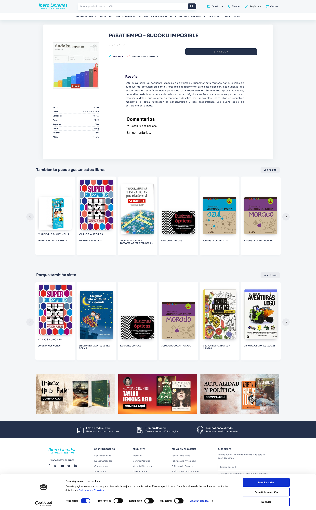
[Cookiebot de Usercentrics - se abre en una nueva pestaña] (43, 503)
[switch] (118, 500)
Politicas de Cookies (91, 490)
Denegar (266, 501)
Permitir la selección (266, 492)
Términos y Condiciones (245, 473)
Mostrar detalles (199, 500)
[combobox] (137, 6)
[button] (116, 56)
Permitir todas (266, 482)
